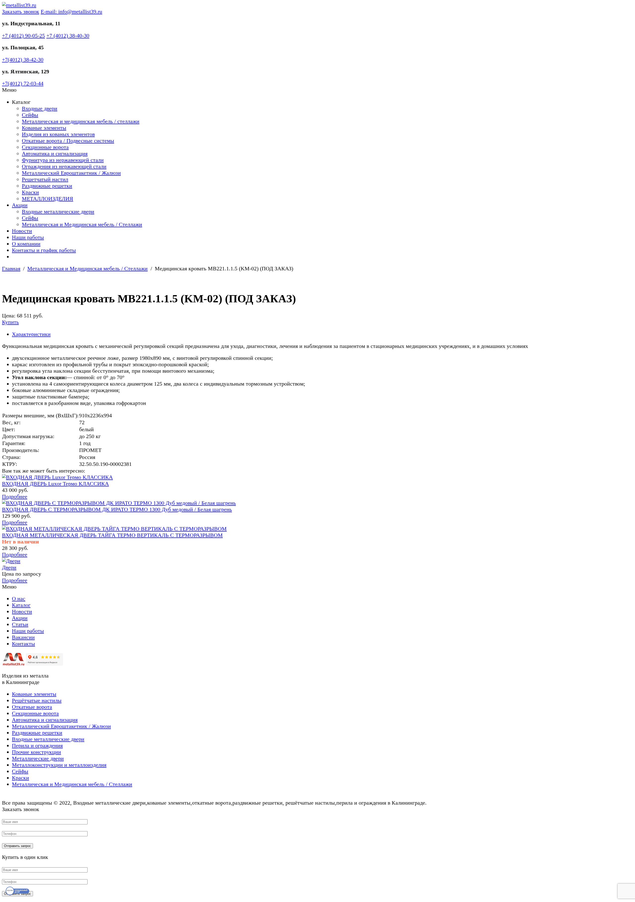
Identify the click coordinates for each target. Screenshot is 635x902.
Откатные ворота (32, 707)
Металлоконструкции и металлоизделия (59, 765)
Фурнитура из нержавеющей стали (63, 160)
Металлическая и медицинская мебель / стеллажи (80, 121)
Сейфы (30, 115)
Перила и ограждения (37, 745)
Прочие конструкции (36, 752)
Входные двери (39, 108)
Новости (22, 231)
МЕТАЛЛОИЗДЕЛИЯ (47, 199)
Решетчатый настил (45, 179)
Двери (9, 567)
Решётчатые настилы (37, 700)
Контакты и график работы (44, 250)
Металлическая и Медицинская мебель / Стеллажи (82, 224)
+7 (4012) (23, 35)
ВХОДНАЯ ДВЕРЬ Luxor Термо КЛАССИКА (55, 483)
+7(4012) (22, 59)
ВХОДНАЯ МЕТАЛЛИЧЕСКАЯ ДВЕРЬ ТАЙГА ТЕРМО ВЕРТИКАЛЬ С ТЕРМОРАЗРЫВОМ (112, 535)
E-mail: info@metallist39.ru (71, 11)
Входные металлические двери (58, 211)
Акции (20, 205)
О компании (26, 244)
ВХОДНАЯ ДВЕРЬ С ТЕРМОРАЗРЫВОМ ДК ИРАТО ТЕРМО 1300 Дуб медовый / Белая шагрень (117, 509)
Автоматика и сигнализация (55, 153)
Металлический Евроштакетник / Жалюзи (71, 173)
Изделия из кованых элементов (58, 134)
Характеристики (31, 334)
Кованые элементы (44, 128)
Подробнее (14, 496)
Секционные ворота (45, 147)
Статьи (20, 624)
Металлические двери (38, 758)
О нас (18, 598)
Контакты (23, 644)
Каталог (21, 605)
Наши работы (28, 237)
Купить (10, 322)
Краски (30, 192)
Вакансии (23, 637)
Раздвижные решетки (47, 186)
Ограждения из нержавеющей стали (64, 166)
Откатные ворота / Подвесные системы (68, 141)
